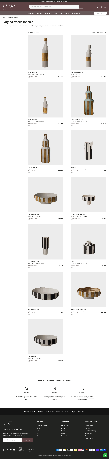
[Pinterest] (11, 450)
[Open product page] (45, 52)
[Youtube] (14, 450)
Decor (67, 412)
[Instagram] (7, 450)
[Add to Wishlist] (61, 68)
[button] (56, 7)
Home (4, 17)
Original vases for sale (12, 17)
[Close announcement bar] (107, 1)
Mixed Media (81, 412)
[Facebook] (4, 450)
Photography (50, 412)
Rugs (73, 412)
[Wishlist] (98, 7)
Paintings (40, 412)
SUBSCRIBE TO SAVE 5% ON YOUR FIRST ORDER (54, 1)
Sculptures (59, 412)
